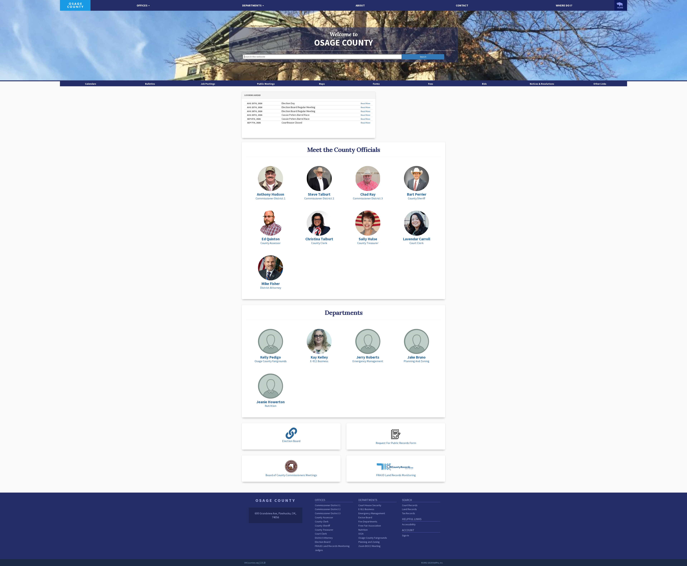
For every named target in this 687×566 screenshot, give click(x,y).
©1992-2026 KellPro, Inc (432, 563)
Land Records (409, 509)
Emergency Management (371, 513)
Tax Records (408, 513)
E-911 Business (366, 509)
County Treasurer (324, 529)
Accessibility (409, 524)
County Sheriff (322, 525)
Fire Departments (367, 521)
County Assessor (324, 517)
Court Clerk (321, 533)
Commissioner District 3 (327, 513)
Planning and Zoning (369, 541)
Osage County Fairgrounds (372, 537)
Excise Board (365, 517)
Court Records (410, 505)
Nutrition (363, 529)
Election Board (322, 541)
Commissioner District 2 (327, 509)
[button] (143, 5)
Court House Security (369, 505)
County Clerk (321, 521)
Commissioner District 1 (327, 505)
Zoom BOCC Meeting (369, 546)
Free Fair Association (369, 525)
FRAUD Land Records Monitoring (332, 546)
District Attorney (324, 537)
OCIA (361, 533)
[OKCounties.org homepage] (620, 5)
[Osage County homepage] (75, 5)
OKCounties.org (251, 563)
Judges (319, 550)
